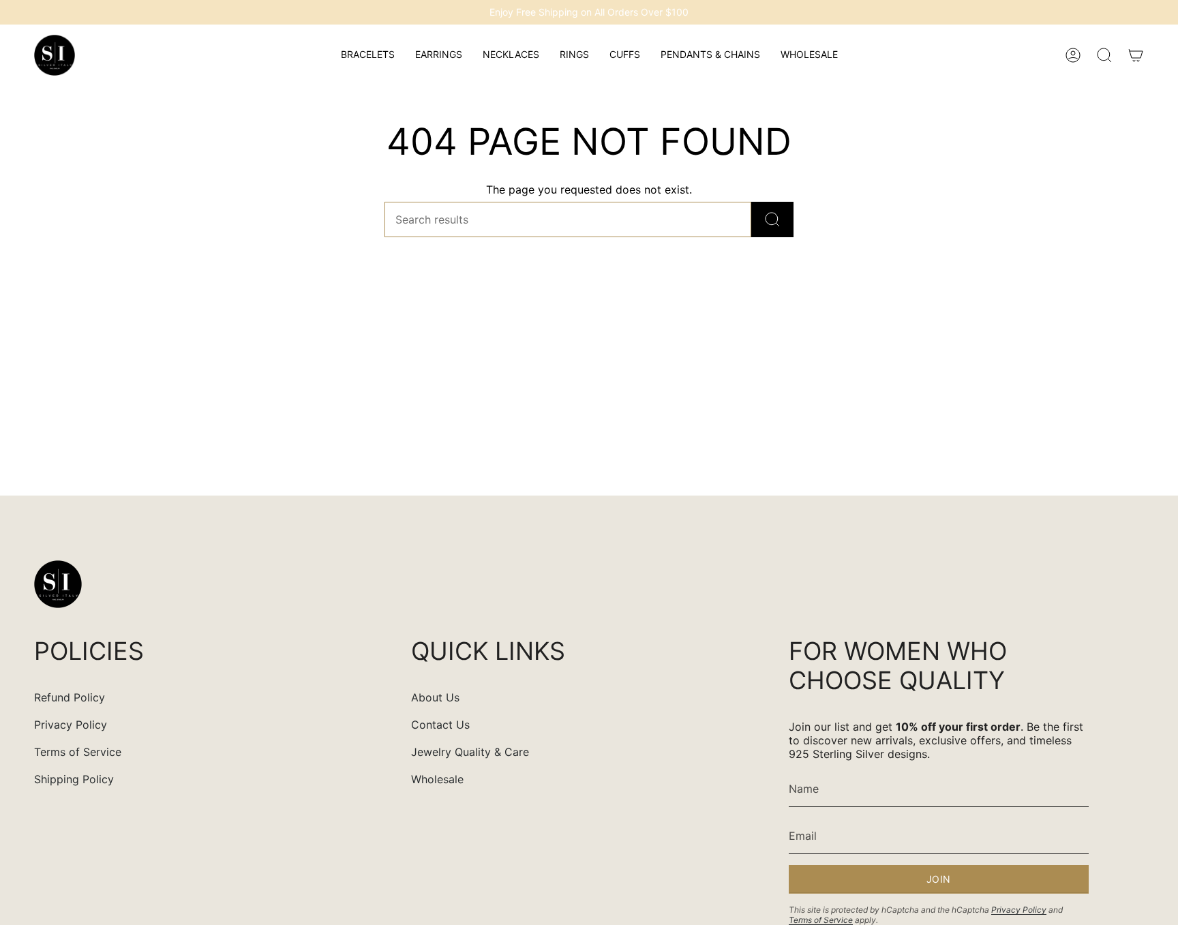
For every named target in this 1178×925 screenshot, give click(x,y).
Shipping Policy (74, 779)
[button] (368, 55)
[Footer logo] (58, 584)
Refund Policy (69, 697)
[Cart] (1135, 55)
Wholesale (437, 779)
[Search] (772, 219)
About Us (435, 697)
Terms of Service (77, 752)
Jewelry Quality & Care (470, 752)
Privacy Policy (70, 724)
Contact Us (440, 724)
